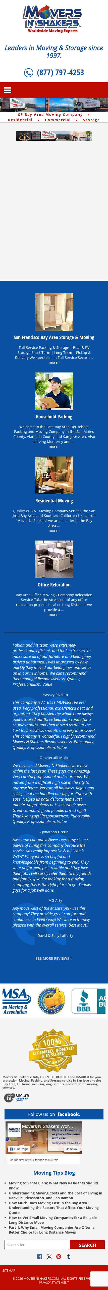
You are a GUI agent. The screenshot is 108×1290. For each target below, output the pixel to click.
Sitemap (9, 1271)
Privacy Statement (54, 1283)
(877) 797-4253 (60, 72)
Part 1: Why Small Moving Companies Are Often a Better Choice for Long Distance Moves (51, 1230)
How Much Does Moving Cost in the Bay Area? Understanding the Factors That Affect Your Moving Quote (54, 1207)
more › (54, 362)
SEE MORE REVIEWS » (54, 958)
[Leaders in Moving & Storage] (54, 18)
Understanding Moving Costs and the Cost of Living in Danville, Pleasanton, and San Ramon (55, 1195)
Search (87, 1245)
